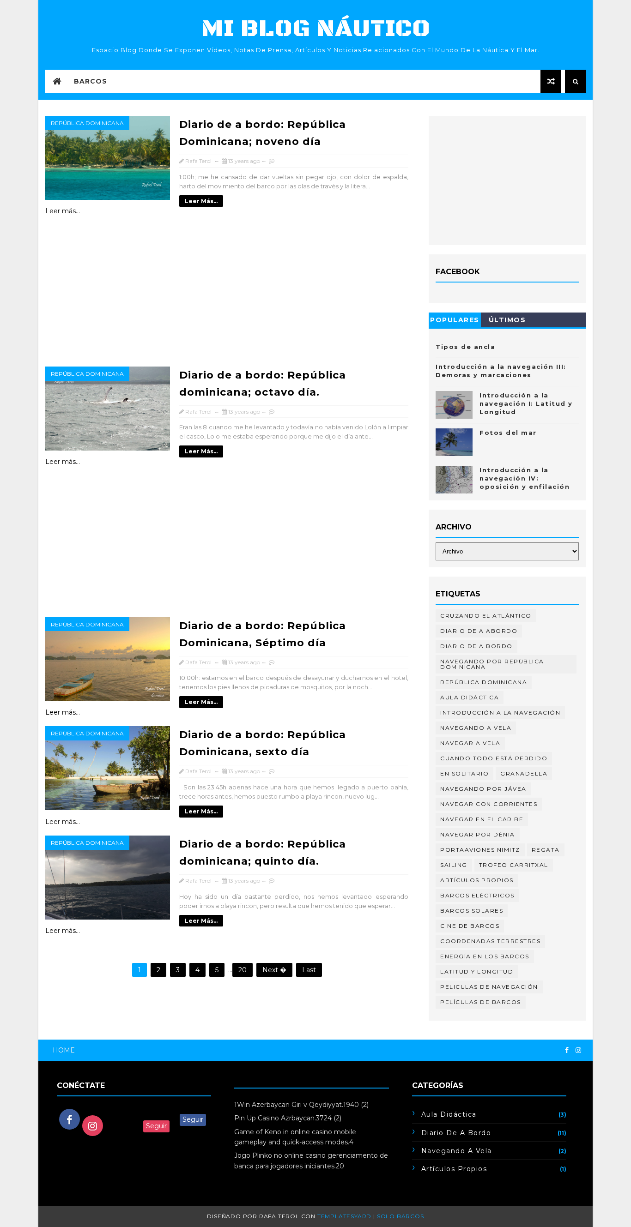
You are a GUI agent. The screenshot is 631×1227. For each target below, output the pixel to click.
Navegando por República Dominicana (492, 664)
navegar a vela (470, 743)
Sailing (453, 864)
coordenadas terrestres (490, 941)
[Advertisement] (229, 296)
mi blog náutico (315, 29)
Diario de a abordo (478, 630)
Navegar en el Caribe (481, 819)
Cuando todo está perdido (493, 758)
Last (309, 970)
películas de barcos (480, 1001)
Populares (454, 320)
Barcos (90, 81)
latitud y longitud (476, 971)
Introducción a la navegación (500, 712)
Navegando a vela (475, 727)
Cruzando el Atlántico (486, 615)
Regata (546, 849)
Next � (274, 970)
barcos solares (471, 910)
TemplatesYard (344, 1216)
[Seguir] (134, 1109)
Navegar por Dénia (477, 834)
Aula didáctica (469, 697)
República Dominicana (87, 123)
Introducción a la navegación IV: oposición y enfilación (524, 478)
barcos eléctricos (477, 895)
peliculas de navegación (489, 986)
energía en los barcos (484, 956)
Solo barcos (400, 1216)
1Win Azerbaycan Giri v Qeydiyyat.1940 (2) (301, 1105)
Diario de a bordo (476, 646)
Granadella (523, 773)
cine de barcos (469, 925)
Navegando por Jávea (483, 788)
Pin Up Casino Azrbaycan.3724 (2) (287, 1118)
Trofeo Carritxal (513, 864)
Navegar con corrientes (488, 803)
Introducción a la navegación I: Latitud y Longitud (526, 403)
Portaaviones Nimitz (480, 849)
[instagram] (578, 1050)
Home (64, 1050)
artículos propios (477, 880)
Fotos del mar (508, 432)
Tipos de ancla (465, 346)
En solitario (464, 773)
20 (242, 970)
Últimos (507, 320)
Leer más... (201, 201)
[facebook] (567, 1050)
